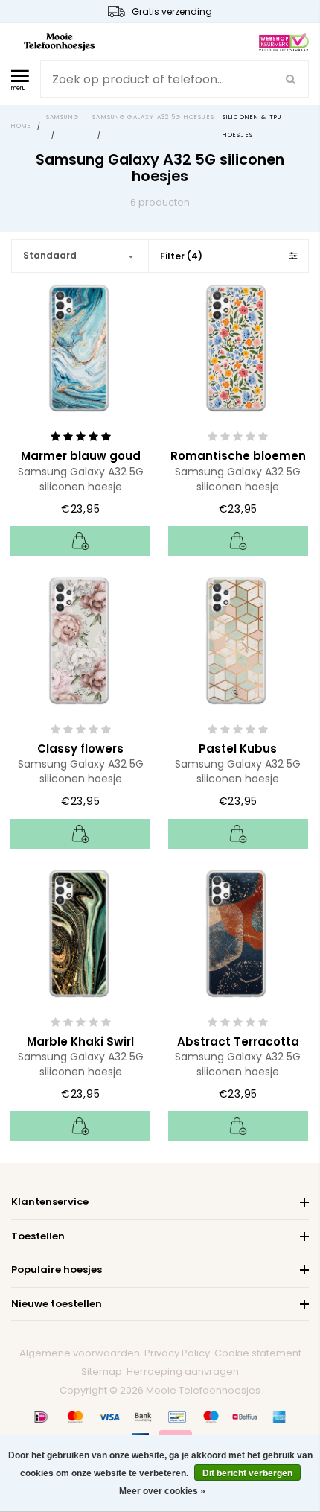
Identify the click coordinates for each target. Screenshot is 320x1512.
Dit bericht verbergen (247, 1473)
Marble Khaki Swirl (80, 1041)
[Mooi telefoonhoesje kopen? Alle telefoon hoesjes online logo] (59, 41)
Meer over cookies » (162, 1491)
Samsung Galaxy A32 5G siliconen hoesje (81, 479)
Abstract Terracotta (238, 1041)
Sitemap (101, 1371)
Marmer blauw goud (81, 456)
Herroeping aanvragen (183, 1371)
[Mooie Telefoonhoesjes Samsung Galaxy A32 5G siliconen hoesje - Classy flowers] (80, 639)
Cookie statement (257, 1353)
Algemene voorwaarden (79, 1353)
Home (21, 126)
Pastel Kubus (238, 748)
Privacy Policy (177, 1353)
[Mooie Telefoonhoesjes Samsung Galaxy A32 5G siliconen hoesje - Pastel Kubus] (237, 639)
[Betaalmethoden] (41, 1416)
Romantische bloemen (238, 456)
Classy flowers (80, 748)
